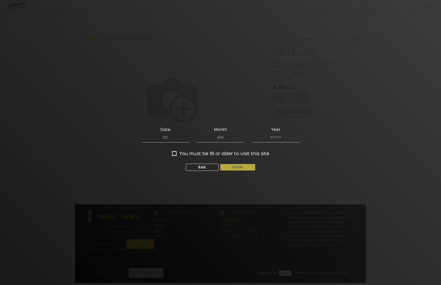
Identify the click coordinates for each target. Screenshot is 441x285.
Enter (237, 167)
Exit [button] (202, 167)
